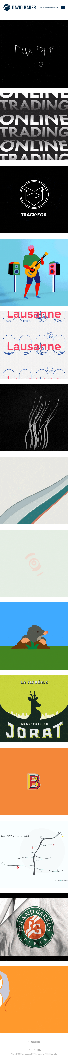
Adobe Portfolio (51, 1054)
